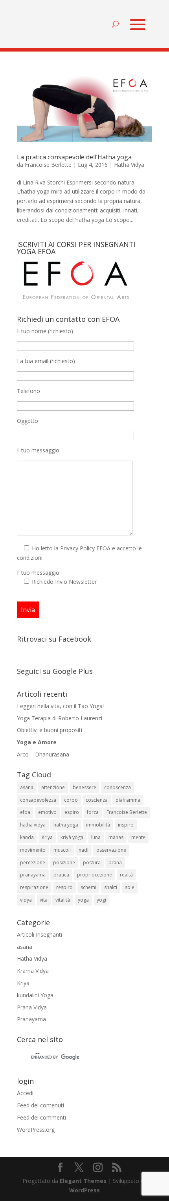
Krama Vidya (33, 970)
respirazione (34, 887)
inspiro (126, 824)
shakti (110, 887)
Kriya (47, 837)
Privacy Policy (77, 548)
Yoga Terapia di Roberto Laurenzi (59, 718)
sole (129, 887)
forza (93, 812)
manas (115, 837)
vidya (26, 900)
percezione (32, 862)
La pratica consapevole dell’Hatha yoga (74, 157)
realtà (126, 874)
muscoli (62, 850)
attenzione (53, 787)
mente (138, 837)
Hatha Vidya (129, 164)
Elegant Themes (83, 1180)
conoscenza (117, 787)
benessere (84, 787)
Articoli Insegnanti (39, 934)
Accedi (25, 1093)
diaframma (128, 800)
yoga (83, 900)
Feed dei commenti (41, 1117)
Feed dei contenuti (40, 1105)
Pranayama (31, 1019)
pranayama (33, 874)
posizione (64, 862)
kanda (27, 837)
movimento (33, 850)
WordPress (84, 1190)
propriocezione (94, 874)
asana (26, 787)
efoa (25, 812)
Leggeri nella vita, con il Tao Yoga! (60, 706)
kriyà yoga (72, 837)
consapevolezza (38, 800)
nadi (83, 850)
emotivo (47, 812)
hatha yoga (65, 824)
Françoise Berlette (127, 812)
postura (92, 862)
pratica (61, 874)
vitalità (62, 900)
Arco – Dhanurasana (43, 754)
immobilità (98, 824)
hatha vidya (33, 824)
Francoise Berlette (48, 164)
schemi (88, 887)
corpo (71, 800)
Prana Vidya (32, 1007)
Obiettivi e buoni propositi (49, 730)
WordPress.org (36, 1129)
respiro (64, 887)
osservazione (111, 850)
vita (44, 900)
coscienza (97, 800)
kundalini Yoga (35, 995)
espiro (71, 812)
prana (115, 862)
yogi (101, 900)
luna (96, 837)
